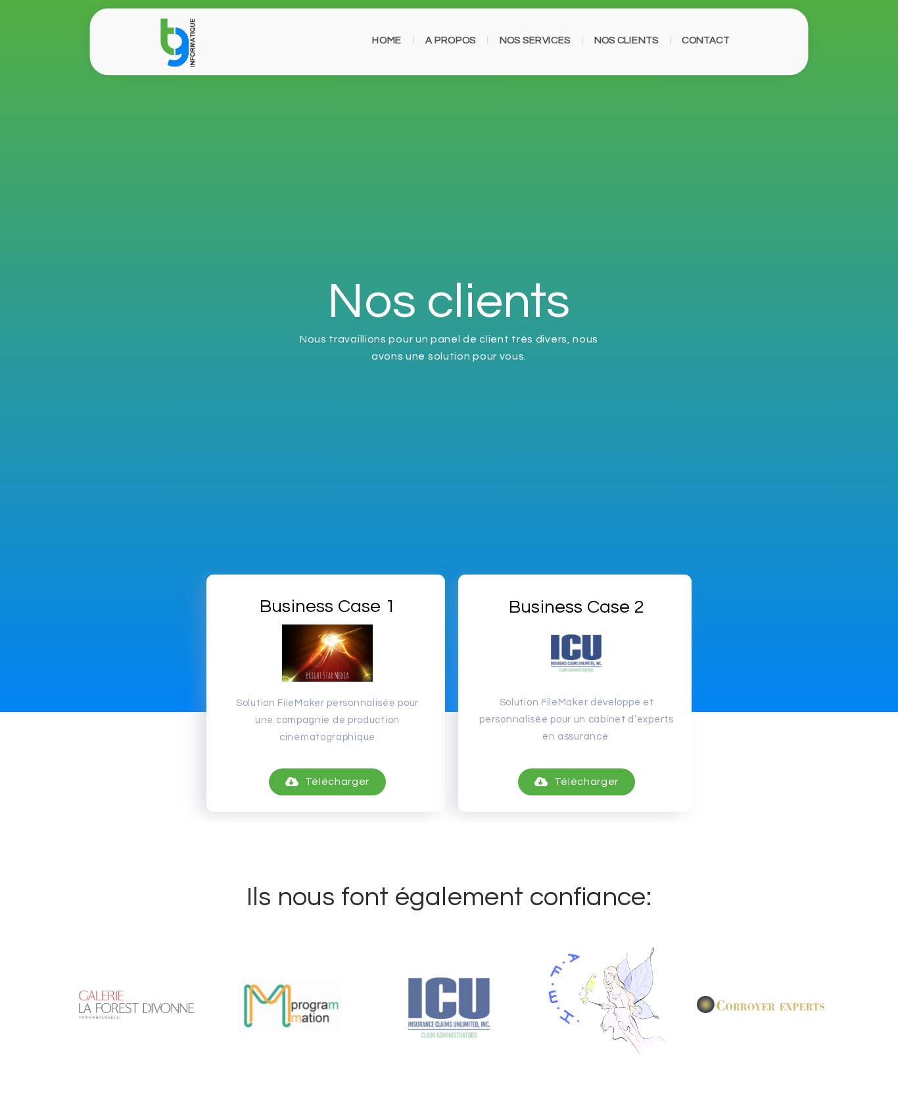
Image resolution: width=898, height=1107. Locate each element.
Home (387, 40)
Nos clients (626, 40)
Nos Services (535, 40)
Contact (705, 40)
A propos (450, 40)
